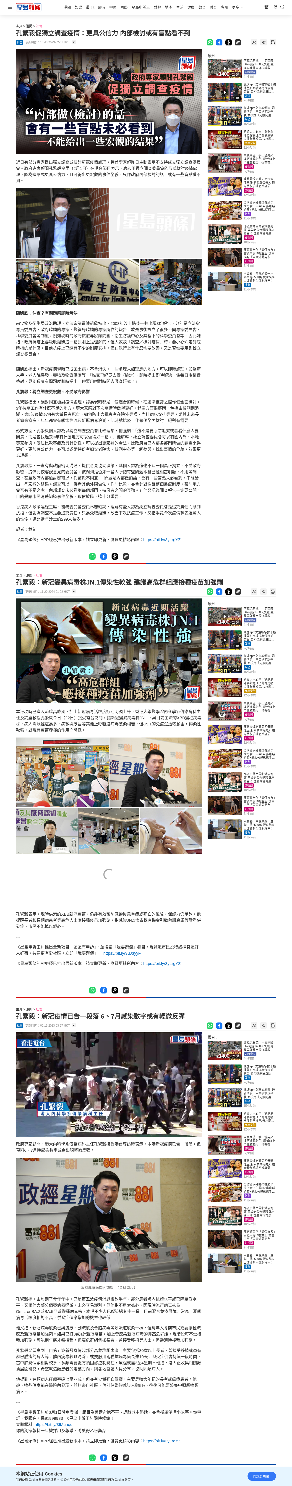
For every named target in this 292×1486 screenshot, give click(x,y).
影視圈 (249, 166)
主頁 (19, 26)
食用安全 (250, 143)
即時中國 (250, 72)
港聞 (29, 26)
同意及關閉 (261, 1476)
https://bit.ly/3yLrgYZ (162, 539)
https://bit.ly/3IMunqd (54, 1424)
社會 (39, 26)
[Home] (29, 7)
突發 (247, 96)
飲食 (247, 214)
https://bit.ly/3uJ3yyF (122, 953)
